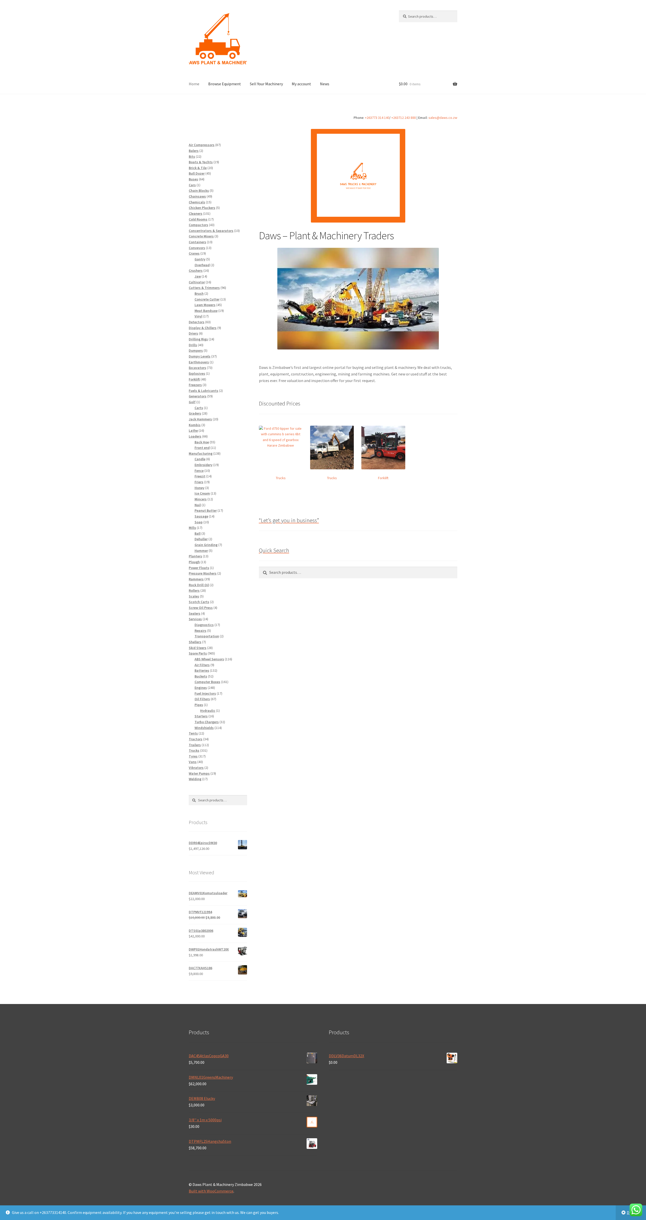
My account (301, 83)
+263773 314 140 (377, 117)
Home (194, 83)
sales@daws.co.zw (442, 117)
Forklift (383, 478)
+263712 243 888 (403, 117)
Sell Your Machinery (266, 83)
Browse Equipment (224, 83)
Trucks (281, 478)
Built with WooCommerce (211, 1191)
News (324, 83)
